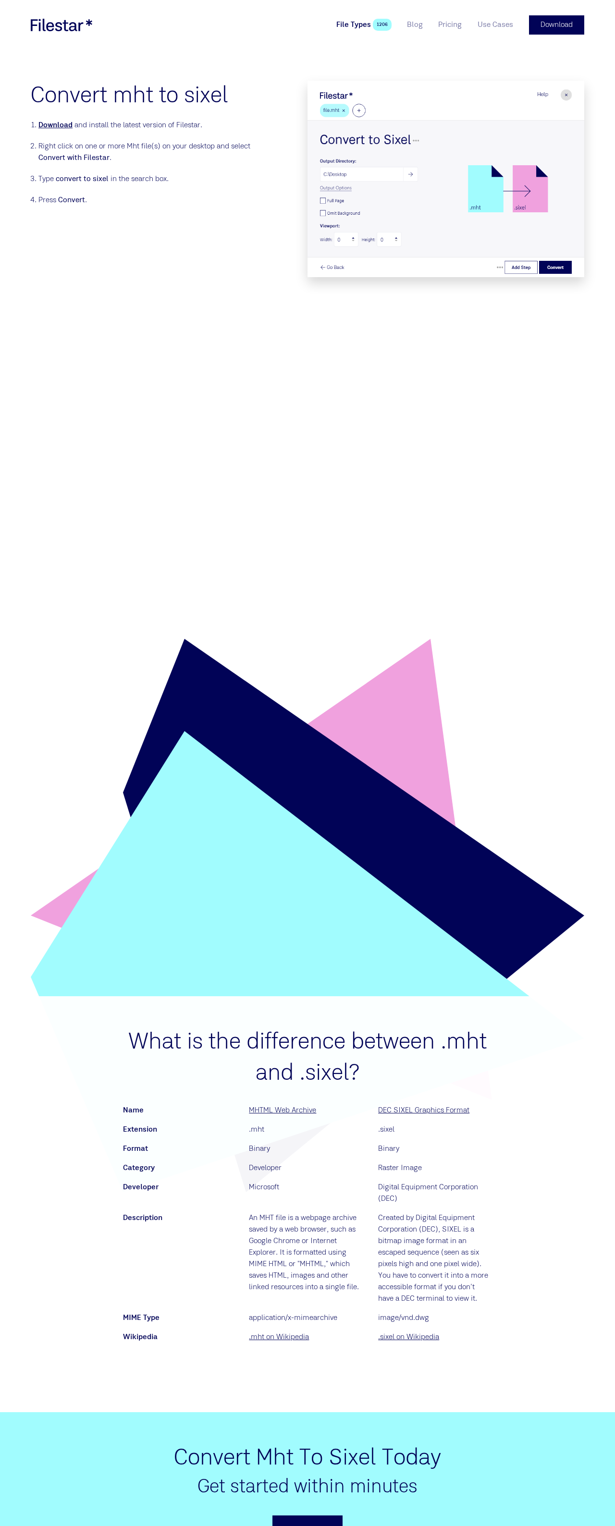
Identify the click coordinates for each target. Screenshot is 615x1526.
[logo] (61, 25)
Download (55, 125)
